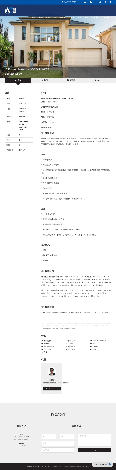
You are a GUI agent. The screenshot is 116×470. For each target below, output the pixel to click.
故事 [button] (72, 17)
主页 (34, 17)
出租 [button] (55, 17)
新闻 (79, 17)
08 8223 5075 (70, 2)
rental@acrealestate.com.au (56, 383)
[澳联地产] (18, 7)
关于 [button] (86, 17)
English (106, 17)
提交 (94, 450)
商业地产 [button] (63, 17)
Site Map (55, 467)
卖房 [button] (48, 17)
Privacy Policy (63, 467)
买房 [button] (41, 17)
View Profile (52, 389)
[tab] (18, 80)
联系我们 (95, 17)
